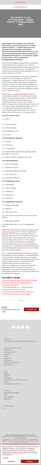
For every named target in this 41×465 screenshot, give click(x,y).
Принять (30, 461)
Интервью (7, 378)
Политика (7, 350)
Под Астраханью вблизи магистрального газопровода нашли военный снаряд (18, 293)
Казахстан (8, 399)
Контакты (7, 339)
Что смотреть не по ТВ (12, 384)
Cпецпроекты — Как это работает (16, 380)
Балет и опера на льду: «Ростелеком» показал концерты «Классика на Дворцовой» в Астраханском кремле (19, 282)
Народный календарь (11, 393)
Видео (6, 373)
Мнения (7, 375)
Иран (5, 395)
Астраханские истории (12, 348)
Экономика (8, 360)
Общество (7, 358)
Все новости (8, 365)
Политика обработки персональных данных (20, 341)
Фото (6, 371)
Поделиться (31, 309)
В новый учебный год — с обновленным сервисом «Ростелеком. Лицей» (17, 288)
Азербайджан (9, 397)
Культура (7, 354)
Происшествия (9, 352)
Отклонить (11, 461)
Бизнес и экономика (11, 362)
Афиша (6, 382)
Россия (6, 391)
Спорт (6, 356)
